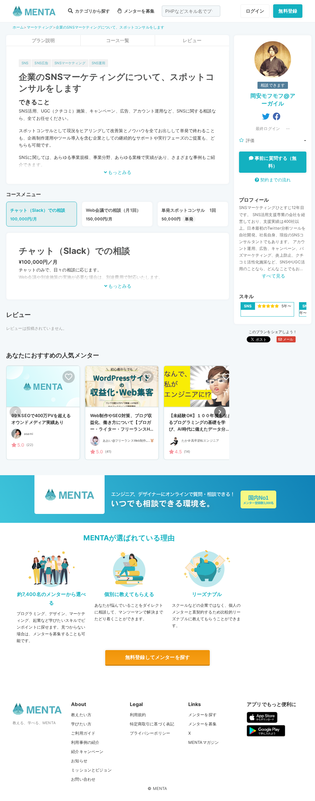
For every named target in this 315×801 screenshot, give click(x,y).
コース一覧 (118, 40)
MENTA (160, 788)
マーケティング (40, 27)
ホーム (18, 27)
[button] (220, 412)
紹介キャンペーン (87, 751)
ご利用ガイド (83, 733)
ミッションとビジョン (91, 769)
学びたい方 (81, 723)
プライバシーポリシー (150, 733)
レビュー (192, 40)
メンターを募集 (138, 11)
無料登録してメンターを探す (157, 657)
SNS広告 (41, 63)
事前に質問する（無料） (275, 162)
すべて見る (273, 276)
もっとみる (119, 172)
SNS (25, 63)
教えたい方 (81, 714)
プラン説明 (43, 40)
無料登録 (287, 11)
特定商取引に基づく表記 (152, 723)
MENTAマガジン (203, 742)
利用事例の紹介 (85, 742)
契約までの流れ (275, 179)
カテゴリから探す (92, 11)
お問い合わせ (83, 779)
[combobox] (191, 11)
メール (287, 339)
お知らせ (79, 760)
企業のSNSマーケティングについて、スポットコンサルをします (110, 27)
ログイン (255, 11)
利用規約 (138, 714)
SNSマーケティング (70, 63)
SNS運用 (99, 63)
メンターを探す (202, 714)
